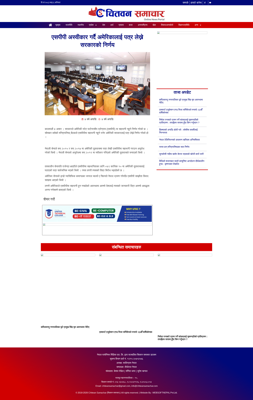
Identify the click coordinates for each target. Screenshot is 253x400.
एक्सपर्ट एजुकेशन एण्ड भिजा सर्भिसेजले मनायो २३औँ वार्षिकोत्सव (125, 332)
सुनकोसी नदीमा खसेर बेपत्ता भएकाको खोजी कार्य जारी (181, 154)
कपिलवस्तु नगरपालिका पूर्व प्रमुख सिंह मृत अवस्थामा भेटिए (65, 327)
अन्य (196, 25)
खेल (154, 25)
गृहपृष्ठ (57, 25)
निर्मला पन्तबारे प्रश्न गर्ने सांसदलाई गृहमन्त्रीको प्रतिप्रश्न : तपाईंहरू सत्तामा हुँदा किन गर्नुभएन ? (182, 338)
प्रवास (121, 25)
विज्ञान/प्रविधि (183, 25)
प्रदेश (91, 25)
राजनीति (69, 25)
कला (131, 25)
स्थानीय (81, 25)
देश (103, 25)
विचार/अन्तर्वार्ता (167, 25)
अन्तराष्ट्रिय (142, 25)
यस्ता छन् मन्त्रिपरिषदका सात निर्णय (174, 147)
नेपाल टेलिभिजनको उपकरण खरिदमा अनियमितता (179, 139)
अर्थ (111, 25)
